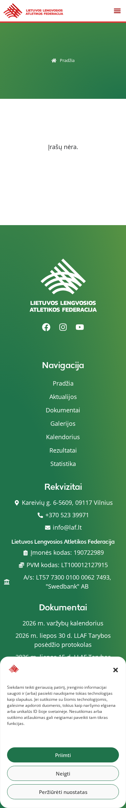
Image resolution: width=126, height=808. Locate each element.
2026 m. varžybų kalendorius (63, 623)
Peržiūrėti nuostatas (63, 792)
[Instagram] (63, 327)
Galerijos (63, 423)
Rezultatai (63, 450)
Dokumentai (63, 410)
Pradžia (67, 60)
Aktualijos (63, 397)
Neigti (63, 773)
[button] (115, 670)
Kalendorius (63, 437)
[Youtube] (80, 327)
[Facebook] (46, 327)
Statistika (63, 464)
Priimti (63, 755)
